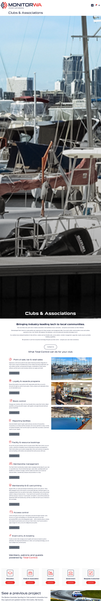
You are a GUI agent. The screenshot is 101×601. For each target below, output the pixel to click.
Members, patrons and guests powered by (26, 556)
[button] (92, 5)
